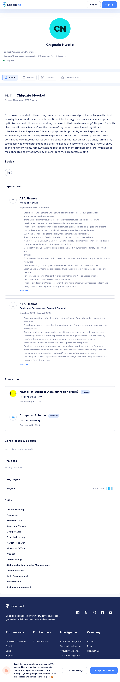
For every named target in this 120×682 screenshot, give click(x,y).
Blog (89, 646)
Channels (50, 77)
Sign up (109, 4)
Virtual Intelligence (70, 650)
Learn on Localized (16, 641)
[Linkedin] (8, 172)
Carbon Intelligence (70, 646)
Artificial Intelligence (71, 641)
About (12, 77)
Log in (93, 4)
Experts (10, 655)
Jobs (8, 650)
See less (24, 290)
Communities (73, 77)
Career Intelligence (70, 655)
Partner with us (41, 641)
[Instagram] (94, 612)
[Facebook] (102, 612)
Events (30, 77)
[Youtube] (110, 612)
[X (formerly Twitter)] (86, 612)
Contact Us (93, 650)
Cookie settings (75, 670)
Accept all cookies (104, 670)
